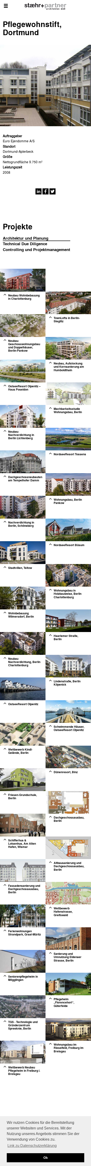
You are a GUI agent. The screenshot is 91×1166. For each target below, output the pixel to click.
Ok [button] (45, 1157)
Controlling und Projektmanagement (36, 249)
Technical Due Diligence (25, 243)
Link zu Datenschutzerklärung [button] (32, 1146)
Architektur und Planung (25, 238)
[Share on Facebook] (45, 191)
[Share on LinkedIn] (38, 191)
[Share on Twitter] (52, 191)
